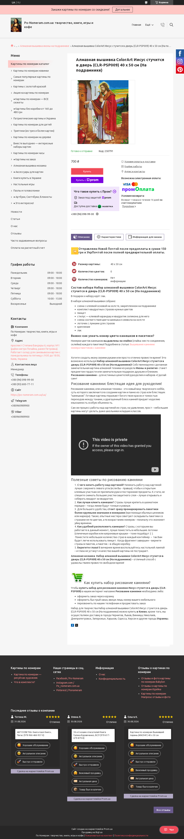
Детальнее (122, 9)
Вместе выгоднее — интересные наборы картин (33, 145)
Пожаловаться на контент (99, 835)
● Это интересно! (23, 203)
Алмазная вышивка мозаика (29, 165)
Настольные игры (23, 184)
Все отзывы (163, 810)
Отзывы (16, 233)
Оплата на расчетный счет (28, 247)
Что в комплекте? (24, 682)
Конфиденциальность (112, 678)
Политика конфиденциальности (131, 835)
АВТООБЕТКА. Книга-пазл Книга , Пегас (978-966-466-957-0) (34, 733)
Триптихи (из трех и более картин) (33, 130)
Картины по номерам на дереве (32, 137)
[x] (76, 625)
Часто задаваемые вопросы (29, 240)
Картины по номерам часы (28, 153)
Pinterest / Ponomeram (69, 690)
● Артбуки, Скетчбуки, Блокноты (32, 196)
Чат (171, 829)
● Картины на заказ (24, 159)
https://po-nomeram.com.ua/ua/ (28, 394)
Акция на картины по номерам (31, 92)
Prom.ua (108, 829)
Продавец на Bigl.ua (92, 832)
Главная (136, 24)
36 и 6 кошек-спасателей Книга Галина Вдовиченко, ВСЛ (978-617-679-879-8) (91, 735)
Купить (87, 171)
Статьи (15, 218)
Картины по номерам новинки (31, 70)
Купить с (81, 180)
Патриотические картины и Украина (34, 118)
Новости (16, 211)
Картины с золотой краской (29, 86)
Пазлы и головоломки (26, 190)
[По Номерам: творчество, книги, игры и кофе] (16, 25)
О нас (14, 226)
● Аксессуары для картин (28, 171)
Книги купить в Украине (27, 178)
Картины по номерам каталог (30, 63)
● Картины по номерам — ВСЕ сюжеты (31, 101)
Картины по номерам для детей (32, 124)
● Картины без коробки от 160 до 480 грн (33, 110)
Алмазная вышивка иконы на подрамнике (44, 46)
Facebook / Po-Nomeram (69, 678)
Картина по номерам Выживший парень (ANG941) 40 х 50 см (147, 733)
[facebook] (72, 625)
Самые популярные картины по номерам (31, 78)
